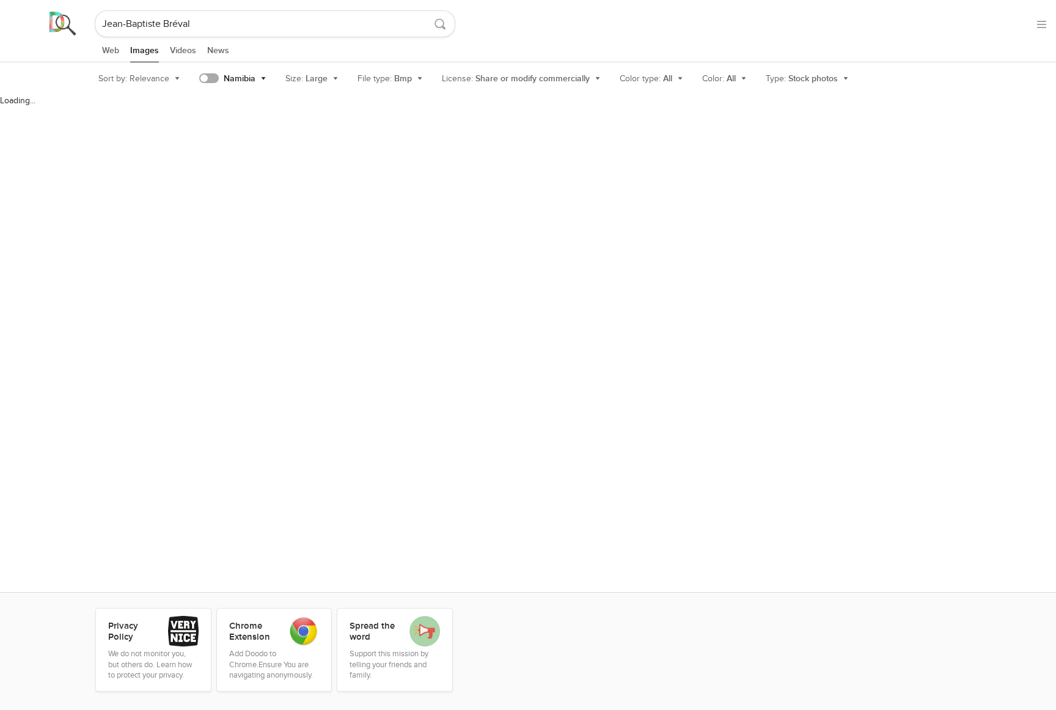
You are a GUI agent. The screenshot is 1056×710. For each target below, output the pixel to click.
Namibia (239, 78)
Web (110, 50)
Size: (306, 78)
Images (144, 50)
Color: (719, 78)
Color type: (646, 78)
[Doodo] (48, 23)
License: (516, 78)
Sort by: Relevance (133, 78)
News (218, 50)
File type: (385, 78)
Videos (183, 50)
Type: (802, 78)
